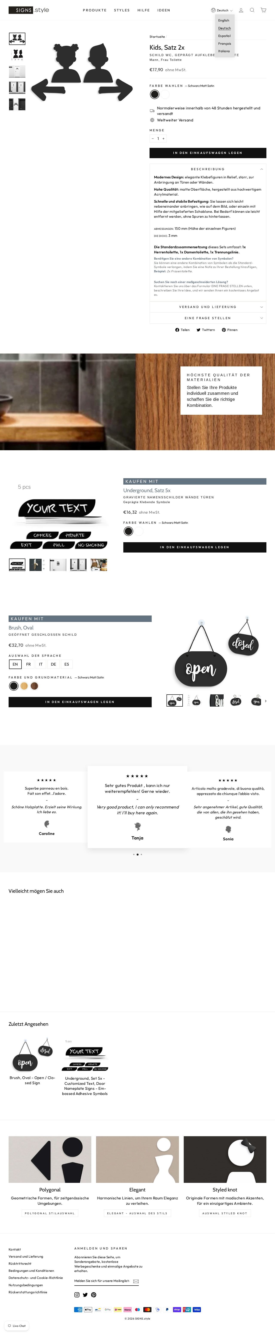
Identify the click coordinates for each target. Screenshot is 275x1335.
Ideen (164, 10)
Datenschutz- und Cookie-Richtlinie (36, 1278)
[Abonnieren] (136, 1281)
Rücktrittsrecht (20, 1264)
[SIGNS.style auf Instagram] (76, 1294)
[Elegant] (137, 1159)
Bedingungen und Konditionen (31, 1271)
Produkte (95, 10)
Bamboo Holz (24, 686)
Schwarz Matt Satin (154, 94)
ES (66, 664)
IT (41, 664)
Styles (122, 10)
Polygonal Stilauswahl (50, 1213)
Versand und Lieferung (208, 307)
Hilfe (144, 10)
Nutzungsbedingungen (26, 1285)
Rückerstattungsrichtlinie (28, 1292)
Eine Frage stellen (208, 318)
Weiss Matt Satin (165, 94)
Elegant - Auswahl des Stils (137, 1213)
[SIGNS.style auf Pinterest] (93, 1294)
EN (15, 664)
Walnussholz (34, 686)
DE (53, 664)
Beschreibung (208, 169)
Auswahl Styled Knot (225, 1213)
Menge (157, 130)
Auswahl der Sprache (35, 656)
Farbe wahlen (182, 86)
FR (28, 664)
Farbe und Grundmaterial (56, 677)
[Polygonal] (50, 1159)
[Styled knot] (225, 1159)
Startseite (157, 37)
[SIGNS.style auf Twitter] (85, 1294)
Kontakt (15, 1249)
